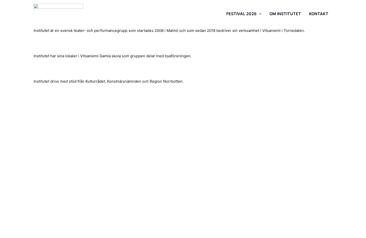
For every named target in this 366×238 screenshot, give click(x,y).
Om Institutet (285, 13)
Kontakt (318, 13)
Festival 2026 (241, 13)
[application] (258, 14)
